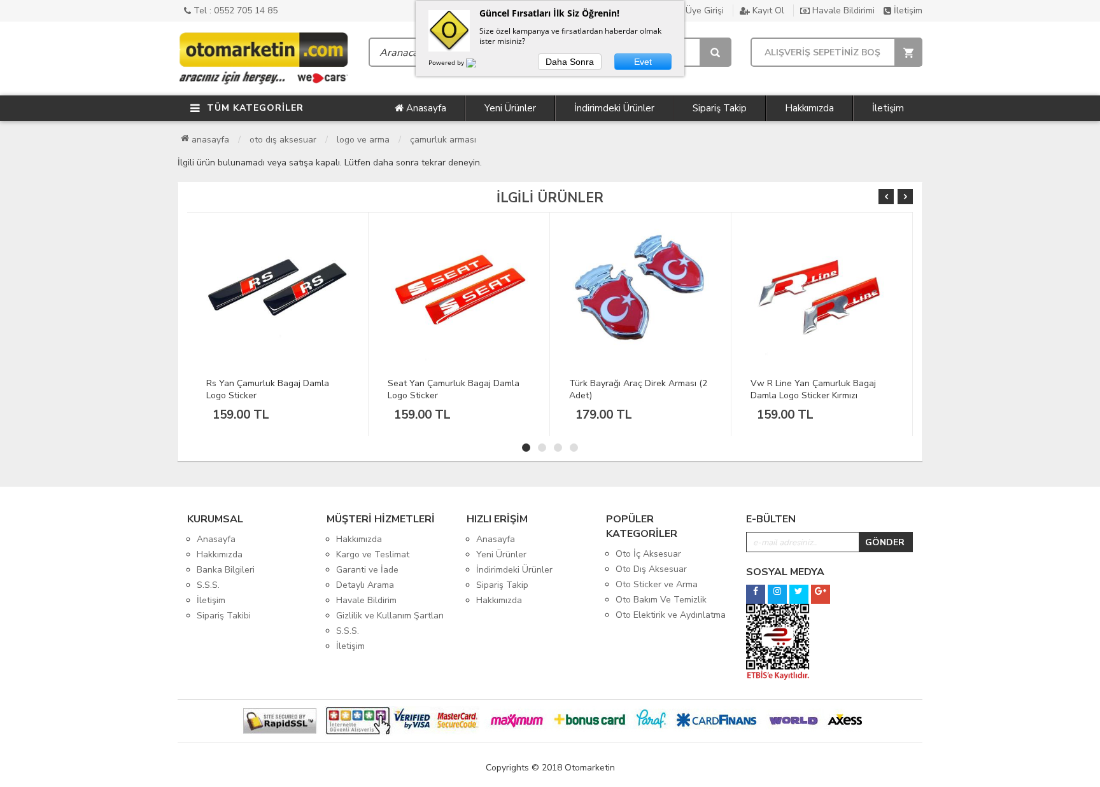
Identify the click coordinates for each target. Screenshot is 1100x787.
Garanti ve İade (367, 570)
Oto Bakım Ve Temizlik (661, 600)
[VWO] (478, 64)
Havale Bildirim (366, 600)
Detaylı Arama (365, 585)
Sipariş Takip (720, 108)
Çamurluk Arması (443, 140)
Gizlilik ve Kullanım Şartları (390, 615)
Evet (643, 62)
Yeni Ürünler (510, 108)
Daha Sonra (570, 62)
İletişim (906, 10)
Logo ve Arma (363, 140)
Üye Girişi (703, 10)
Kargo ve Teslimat (372, 554)
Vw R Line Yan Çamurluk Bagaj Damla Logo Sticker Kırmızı (813, 389)
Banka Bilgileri (226, 570)
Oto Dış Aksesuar (283, 140)
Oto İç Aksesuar (648, 554)
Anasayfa (425, 108)
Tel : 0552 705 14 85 (234, 10)
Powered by (447, 62)
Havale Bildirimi (842, 10)
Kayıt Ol (767, 10)
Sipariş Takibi (224, 615)
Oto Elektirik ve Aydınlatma (671, 615)
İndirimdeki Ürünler (614, 108)
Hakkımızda (809, 108)
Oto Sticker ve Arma (657, 584)
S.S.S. (208, 585)
